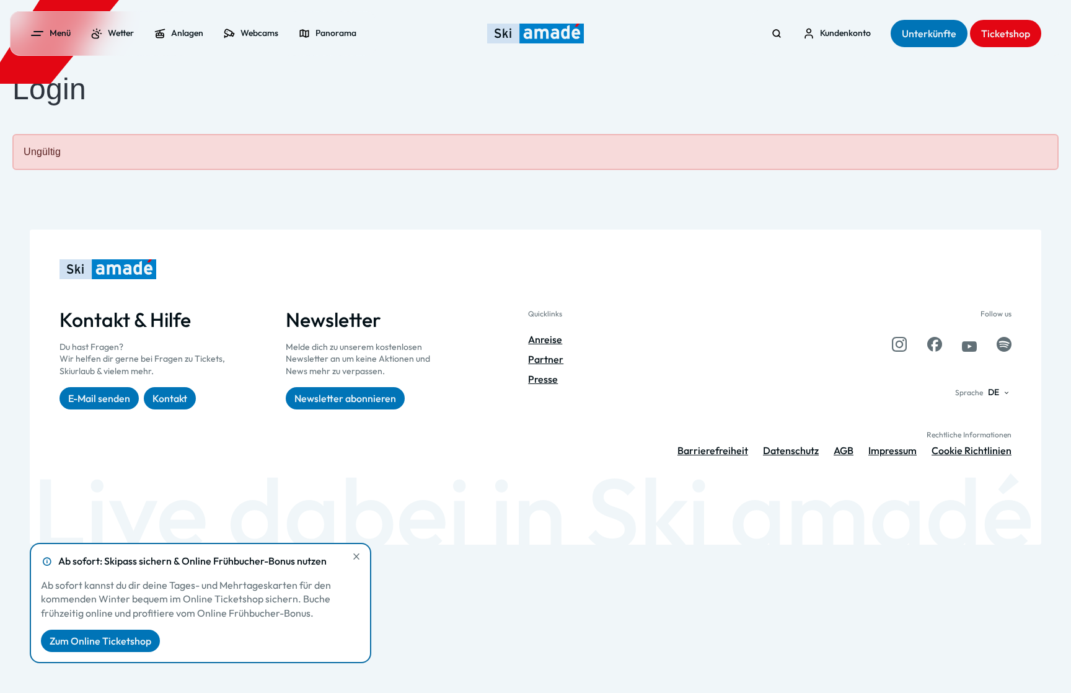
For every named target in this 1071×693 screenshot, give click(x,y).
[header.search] (776, 33)
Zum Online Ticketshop (100, 641)
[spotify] (1004, 344)
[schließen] (356, 556)
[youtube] (969, 344)
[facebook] (934, 344)
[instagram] (899, 344)
